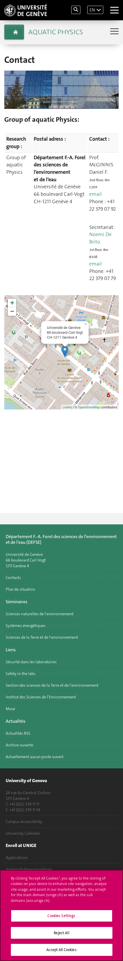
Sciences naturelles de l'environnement (40, 613)
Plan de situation (20, 589)
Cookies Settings (61, 915)
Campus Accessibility (24, 821)
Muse (10, 708)
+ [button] (12, 302)
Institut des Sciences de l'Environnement (41, 697)
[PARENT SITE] (14, 32)
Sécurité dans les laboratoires (31, 661)
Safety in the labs (20, 673)
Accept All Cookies (61, 949)
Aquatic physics (55, 32)
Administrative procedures (29, 869)
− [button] (12, 311)
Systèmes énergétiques (25, 625)
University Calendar (23, 833)
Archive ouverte (19, 745)
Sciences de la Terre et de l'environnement (42, 637)
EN (92, 10)
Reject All (61, 932)
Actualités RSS (18, 733)
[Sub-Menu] (114, 32)
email (95, 194)
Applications (17, 857)
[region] (61, 915)
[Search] (75, 10)
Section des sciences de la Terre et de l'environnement (52, 685)
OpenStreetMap (89, 407)
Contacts (13, 577)
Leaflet (67, 407)
